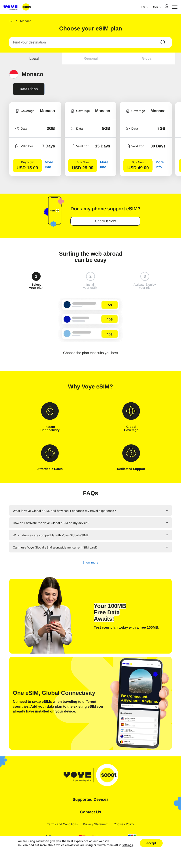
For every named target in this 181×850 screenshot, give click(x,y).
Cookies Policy (124, 824)
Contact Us (90, 812)
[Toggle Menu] (174, 7)
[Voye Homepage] (17, 7)
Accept (151, 843)
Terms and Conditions (62, 824)
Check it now (105, 221)
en (143, 7)
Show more (90, 562)
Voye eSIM (95, 386)
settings (127, 845)
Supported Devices (91, 799)
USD (155, 7)
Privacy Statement (95, 824)
